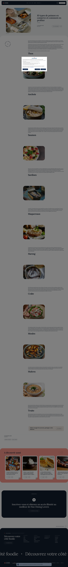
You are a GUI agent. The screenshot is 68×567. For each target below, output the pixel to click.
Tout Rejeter (37, 69)
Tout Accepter (43, 69)
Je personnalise (25, 69)
